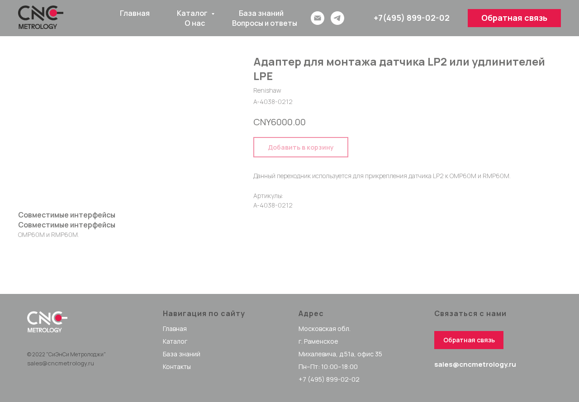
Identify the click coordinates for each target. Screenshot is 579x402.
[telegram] (337, 18)
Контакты (177, 366)
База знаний (261, 13)
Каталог (193, 13)
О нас (195, 23)
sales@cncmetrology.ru (60, 363)
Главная (135, 13)
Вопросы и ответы (264, 23)
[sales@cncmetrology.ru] (317, 18)
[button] (514, 18)
